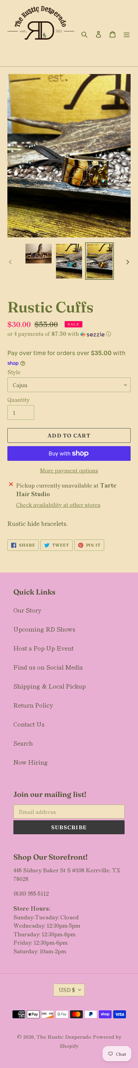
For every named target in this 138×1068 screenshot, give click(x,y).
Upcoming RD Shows (44, 629)
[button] (59, 333)
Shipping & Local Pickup (49, 686)
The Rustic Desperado (64, 1036)
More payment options (69, 470)
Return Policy (33, 705)
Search (23, 743)
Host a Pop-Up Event (43, 648)
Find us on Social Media (48, 667)
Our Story (27, 610)
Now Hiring (30, 762)
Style (14, 372)
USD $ (67, 990)
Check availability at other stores (58, 504)
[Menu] (127, 33)
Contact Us (29, 724)
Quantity (18, 399)
